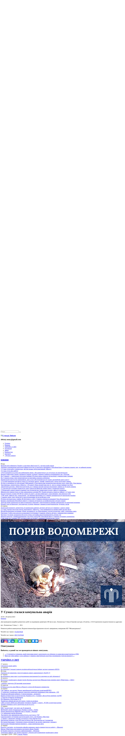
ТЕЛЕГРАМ (19, 632)
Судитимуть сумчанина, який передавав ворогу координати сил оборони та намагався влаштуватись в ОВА (42, 654)
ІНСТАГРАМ (19, 635)
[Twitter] (9, 641)
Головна (7, 443)
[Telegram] (19, 641)
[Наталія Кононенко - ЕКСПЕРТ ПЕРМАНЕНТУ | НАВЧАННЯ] (62, 60)
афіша (7, 450)
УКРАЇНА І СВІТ (10, 447)
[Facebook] (2, 641)
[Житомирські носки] (62, 45)
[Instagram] (6, 641)
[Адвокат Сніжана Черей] (62, 30)
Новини (7, 445)
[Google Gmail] (40, 641)
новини (5, 459)
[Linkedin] (12, 641)
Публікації (8, 448)
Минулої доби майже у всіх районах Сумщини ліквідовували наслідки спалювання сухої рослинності (40, 656)
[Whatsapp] (16, 641)
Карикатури (9, 452)
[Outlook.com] (36, 641)
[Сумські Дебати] (8, 436)
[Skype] (23, 641)
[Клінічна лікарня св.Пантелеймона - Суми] (62, 15)
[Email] (30, 641)
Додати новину (10, 455)
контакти (8, 454)
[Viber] (26, 641)
